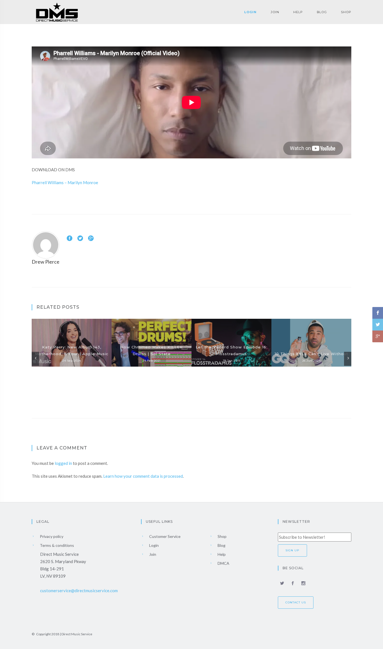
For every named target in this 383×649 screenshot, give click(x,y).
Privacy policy (51, 536)
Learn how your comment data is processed (143, 476)
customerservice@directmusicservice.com (79, 590)
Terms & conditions (56, 545)
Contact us (295, 602)
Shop (346, 12)
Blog (322, 12)
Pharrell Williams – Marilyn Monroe (65, 182)
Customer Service (164, 536)
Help (298, 12)
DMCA (223, 563)
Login (250, 12)
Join (275, 12)
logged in (63, 463)
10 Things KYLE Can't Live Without (311, 354)
